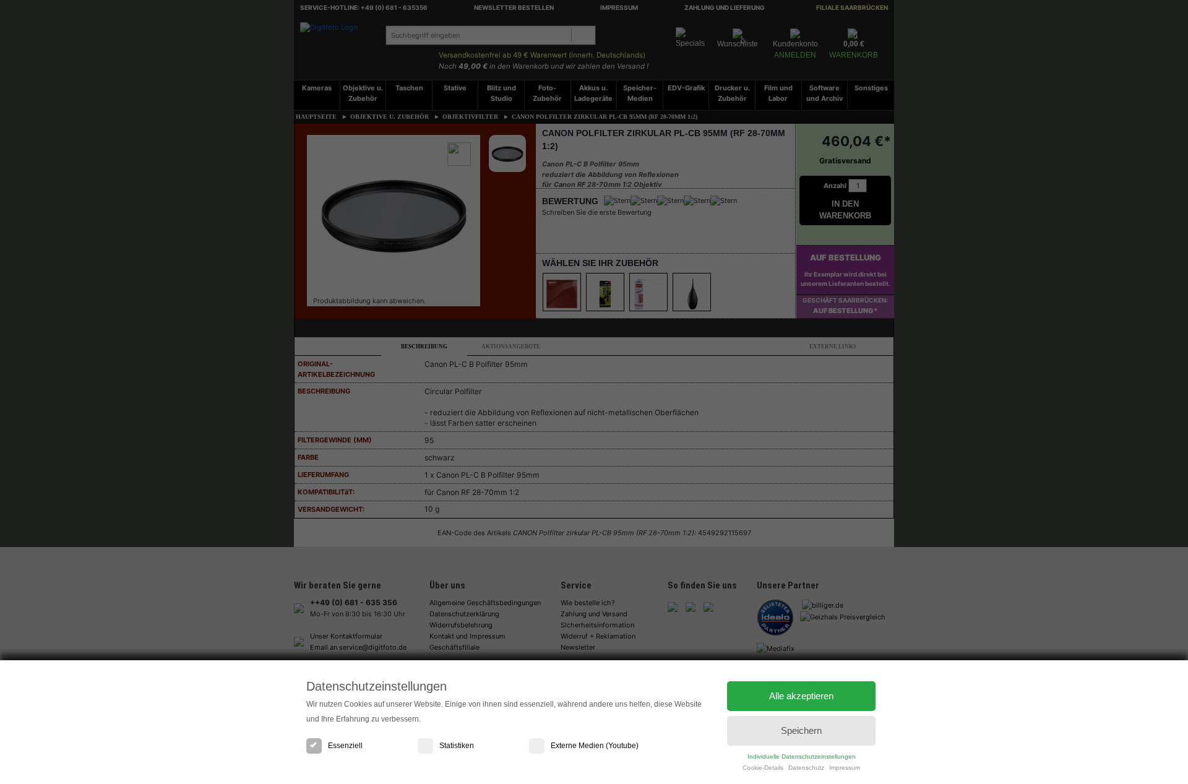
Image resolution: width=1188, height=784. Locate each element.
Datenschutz (806, 767)
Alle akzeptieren (801, 696)
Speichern (801, 730)
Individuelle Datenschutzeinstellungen (801, 756)
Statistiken (456, 745)
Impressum (844, 767)
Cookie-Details (762, 767)
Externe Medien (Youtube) (595, 745)
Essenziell (345, 745)
